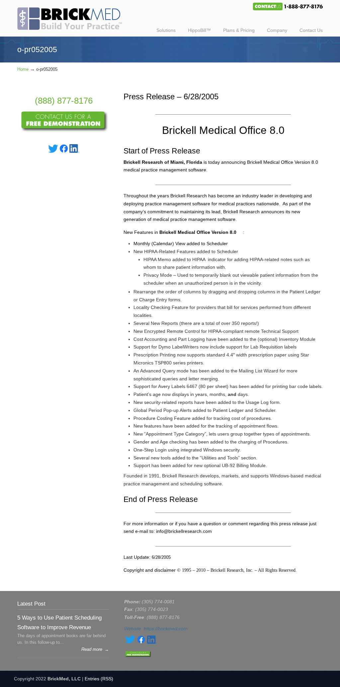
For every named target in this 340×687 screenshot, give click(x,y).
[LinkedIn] (74, 151)
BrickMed (73, 16)
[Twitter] (53, 151)
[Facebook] (63, 151)
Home (23, 69)
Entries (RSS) (99, 678)
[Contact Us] (63, 131)
